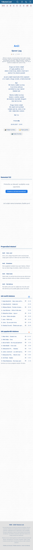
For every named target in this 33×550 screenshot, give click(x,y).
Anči (16, 45)
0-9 (3, 5)
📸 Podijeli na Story (10, 129)
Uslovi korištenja (26, 545)
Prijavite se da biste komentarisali (16, 191)
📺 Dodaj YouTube (16, 134)
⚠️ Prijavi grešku (23, 129)
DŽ (27, 5)
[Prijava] (22, 2)
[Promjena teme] (26, 2)
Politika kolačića (17, 545)
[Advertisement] (16, 26)
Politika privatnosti (7, 545)
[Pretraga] (17, 2)
